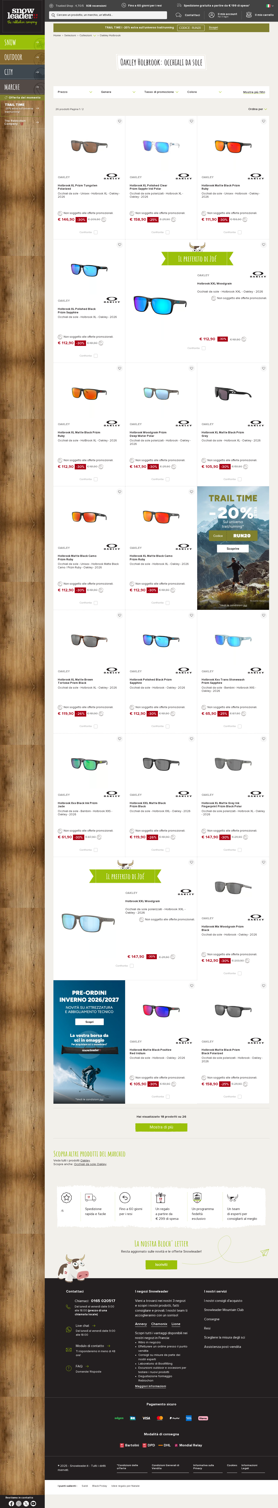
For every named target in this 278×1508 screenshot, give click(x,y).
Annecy (141, 1324)
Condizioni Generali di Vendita (165, 1467)
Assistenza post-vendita (222, 1346)
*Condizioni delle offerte (127, 1467)
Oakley (85, 1160)
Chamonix (159, 1324)
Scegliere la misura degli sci (224, 1337)
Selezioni (70, 35)
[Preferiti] (119, 121)
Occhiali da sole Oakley (90, 1164)
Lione (176, 1324)
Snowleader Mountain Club (224, 1310)
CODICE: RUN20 (190, 28)
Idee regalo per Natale (125, 1486)
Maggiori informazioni (150, 1386)
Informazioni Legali (249, 1467)
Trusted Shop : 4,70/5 (70, 6)
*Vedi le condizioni (233, 605)
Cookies (232, 1465)
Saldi (85, 1486)
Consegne (212, 1319)
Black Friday (99, 1486)
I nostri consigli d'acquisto (223, 1300)
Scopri (213, 27)
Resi (207, 1328)
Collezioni (85, 35)
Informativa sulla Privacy (203, 1467)
